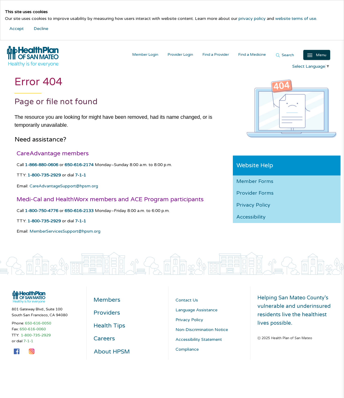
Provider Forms (255, 193)
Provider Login (180, 54)
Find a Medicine (252, 54)
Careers (104, 339)
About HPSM (112, 352)
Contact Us (187, 300)
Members (107, 300)
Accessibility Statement (199, 339)
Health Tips (109, 326)
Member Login (145, 54)
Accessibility (251, 217)
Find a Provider (215, 54)
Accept (16, 28)
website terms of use (295, 18)
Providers (107, 313)
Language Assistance (196, 309)
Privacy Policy (253, 205)
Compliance (187, 349)
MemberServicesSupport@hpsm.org (64, 231)
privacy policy (252, 18)
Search (287, 55)
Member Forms (254, 181)
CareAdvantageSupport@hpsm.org (63, 186)
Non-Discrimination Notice (202, 329)
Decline (41, 28)
